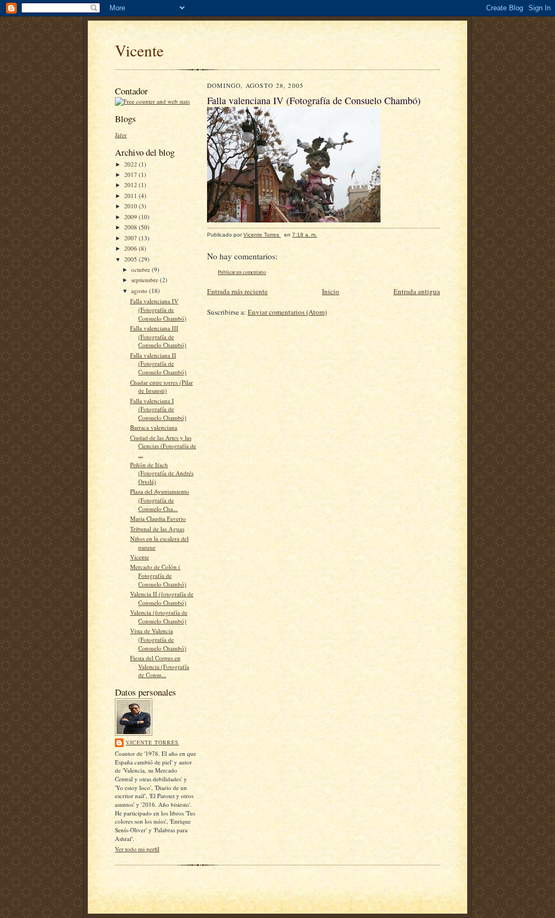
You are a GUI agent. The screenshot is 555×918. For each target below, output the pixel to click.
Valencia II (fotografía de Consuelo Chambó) (161, 598)
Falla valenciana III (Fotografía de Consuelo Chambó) (158, 336)
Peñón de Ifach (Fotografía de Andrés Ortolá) (161, 473)
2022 (131, 164)
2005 (131, 259)
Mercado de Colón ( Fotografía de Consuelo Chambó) (158, 575)
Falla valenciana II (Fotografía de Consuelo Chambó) (158, 363)
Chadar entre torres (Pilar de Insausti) (161, 386)
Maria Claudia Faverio (158, 518)
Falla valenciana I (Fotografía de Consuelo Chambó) (158, 409)
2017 (131, 174)
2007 (131, 238)
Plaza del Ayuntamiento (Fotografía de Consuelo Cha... (159, 499)
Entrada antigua (416, 291)
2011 (131, 196)
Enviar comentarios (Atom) (287, 312)
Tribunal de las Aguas (157, 529)
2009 (131, 217)
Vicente (139, 50)
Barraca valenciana (153, 427)
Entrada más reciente (237, 291)
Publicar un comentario (242, 272)
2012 (131, 185)
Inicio (330, 291)
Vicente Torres (152, 742)
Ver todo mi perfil (137, 849)
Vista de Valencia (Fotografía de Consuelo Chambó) (158, 639)
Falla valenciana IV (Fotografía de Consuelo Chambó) (158, 309)
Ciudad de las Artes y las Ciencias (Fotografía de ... (163, 445)
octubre (141, 269)
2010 (131, 206)
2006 (131, 248)
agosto (140, 290)
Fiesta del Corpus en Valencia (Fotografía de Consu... (159, 666)
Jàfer (121, 135)
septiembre (145, 280)
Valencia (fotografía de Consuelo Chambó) (159, 616)
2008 (131, 227)
